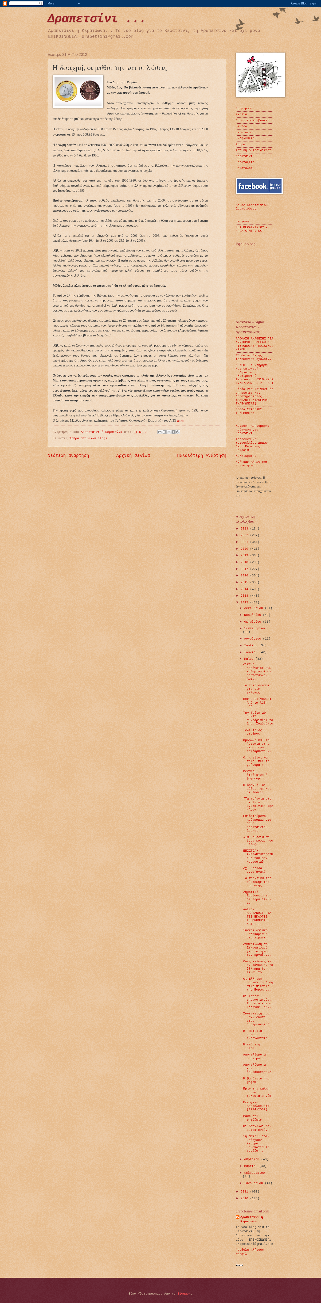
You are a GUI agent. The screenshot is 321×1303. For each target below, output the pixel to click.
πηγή (180, 420)
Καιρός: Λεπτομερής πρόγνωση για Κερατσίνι (253, 429)
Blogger (184, 1293)
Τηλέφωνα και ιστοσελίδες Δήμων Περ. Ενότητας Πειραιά (252, 445)
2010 (245, 1198)
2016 (245, 575)
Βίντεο (241, 126)
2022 (245, 535)
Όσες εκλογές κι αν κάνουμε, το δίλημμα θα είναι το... (258, 967)
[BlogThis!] (164, 432)
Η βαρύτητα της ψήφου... (256, 1080)
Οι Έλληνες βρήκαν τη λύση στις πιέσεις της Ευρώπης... (258, 984)
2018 (245, 562)
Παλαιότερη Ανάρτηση (201, 455)
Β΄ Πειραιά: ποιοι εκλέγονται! (255, 1034)
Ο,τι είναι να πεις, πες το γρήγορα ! (256, 761)
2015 (245, 582)
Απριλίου (252, 1159)
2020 (245, 549)
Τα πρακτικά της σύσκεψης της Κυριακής (257, 881)
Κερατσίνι (244, 156)
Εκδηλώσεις (245, 138)
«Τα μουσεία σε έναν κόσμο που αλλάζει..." (258, 840)
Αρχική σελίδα (133, 455)
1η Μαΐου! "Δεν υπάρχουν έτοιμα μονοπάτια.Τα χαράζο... (256, 1144)
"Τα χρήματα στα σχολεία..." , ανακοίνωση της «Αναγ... (258, 804)
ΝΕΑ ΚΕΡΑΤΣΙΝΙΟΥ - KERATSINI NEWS (252, 229)
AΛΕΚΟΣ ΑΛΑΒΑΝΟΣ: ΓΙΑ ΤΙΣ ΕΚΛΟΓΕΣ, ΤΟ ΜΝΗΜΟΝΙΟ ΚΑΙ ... (257, 917)
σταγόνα (242, 221)
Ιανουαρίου (254, 1183)
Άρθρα (240, 144)
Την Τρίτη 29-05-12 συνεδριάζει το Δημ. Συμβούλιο (258, 718)
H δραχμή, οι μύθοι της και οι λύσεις (257, 788)
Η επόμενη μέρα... (251, 1046)
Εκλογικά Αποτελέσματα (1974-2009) (256, 1106)
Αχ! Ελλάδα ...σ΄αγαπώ (254, 869)
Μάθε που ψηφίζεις (252, 1117)
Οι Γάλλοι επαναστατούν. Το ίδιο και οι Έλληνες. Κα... (258, 1001)
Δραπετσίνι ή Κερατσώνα (251, 1219)
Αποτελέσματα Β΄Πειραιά (254, 1056)
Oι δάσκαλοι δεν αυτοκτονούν (257, 1128)
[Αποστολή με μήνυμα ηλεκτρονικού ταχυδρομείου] (159, 432)
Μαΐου (249, 659)
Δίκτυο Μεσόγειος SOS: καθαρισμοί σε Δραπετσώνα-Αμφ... (258, 672)
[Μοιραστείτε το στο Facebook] (173, 432)
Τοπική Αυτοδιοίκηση (253, 150)
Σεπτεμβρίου (254, 628)
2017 (245, 569)
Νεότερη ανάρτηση (68, 455)
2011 (245, 1191)
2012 (245, 602)
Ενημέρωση (244, 108)
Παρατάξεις (245, 162)
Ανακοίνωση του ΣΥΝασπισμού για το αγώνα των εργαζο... (257, 949)
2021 (245, 542)
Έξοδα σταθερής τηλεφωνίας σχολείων (253, 357)
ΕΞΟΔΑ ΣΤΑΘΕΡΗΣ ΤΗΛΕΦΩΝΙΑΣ (249, 411)
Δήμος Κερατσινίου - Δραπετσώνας (253, 206)
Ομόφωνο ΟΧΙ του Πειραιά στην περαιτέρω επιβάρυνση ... (258, 746)
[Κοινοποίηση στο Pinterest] (177, 432)
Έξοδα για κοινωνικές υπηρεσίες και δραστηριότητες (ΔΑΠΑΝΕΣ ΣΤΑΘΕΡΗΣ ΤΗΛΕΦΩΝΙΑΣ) (254, 396)
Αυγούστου (253, 638)
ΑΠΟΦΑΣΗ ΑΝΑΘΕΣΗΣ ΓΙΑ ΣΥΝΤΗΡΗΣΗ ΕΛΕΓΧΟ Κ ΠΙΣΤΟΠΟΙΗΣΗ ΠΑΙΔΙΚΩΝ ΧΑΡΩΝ (254, 344)
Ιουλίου (251, 645)
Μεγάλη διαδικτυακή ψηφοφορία (255, 775)
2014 (245, 589)
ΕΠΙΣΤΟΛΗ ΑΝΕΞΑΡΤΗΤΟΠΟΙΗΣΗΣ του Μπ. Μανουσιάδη (258, 856)
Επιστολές (244, 168)
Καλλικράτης (246, 456)
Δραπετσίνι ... (97, 19)
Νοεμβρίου (253, 615)
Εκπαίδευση (245, 132)
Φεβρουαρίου (254, 1173)
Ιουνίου (251, 652)
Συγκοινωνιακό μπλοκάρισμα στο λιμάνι (255, 934)
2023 (245, 528)
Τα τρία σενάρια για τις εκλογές (257, 689)
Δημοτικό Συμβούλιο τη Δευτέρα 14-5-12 (257, 897)
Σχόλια (241, 114)
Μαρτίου (251, 1166)
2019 (245, 555)
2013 (245, 596)
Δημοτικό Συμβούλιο (253, 120)
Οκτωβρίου (253, 622)
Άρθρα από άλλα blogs (88, 438)
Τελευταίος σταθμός (252, 731)
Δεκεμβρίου (254, 608)
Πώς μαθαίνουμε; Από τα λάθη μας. (257, 702)
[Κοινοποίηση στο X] (168, 432)
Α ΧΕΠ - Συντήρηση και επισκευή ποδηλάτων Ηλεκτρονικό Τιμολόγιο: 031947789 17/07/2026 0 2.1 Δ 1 (254, 374)
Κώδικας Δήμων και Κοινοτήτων (252, 463)
